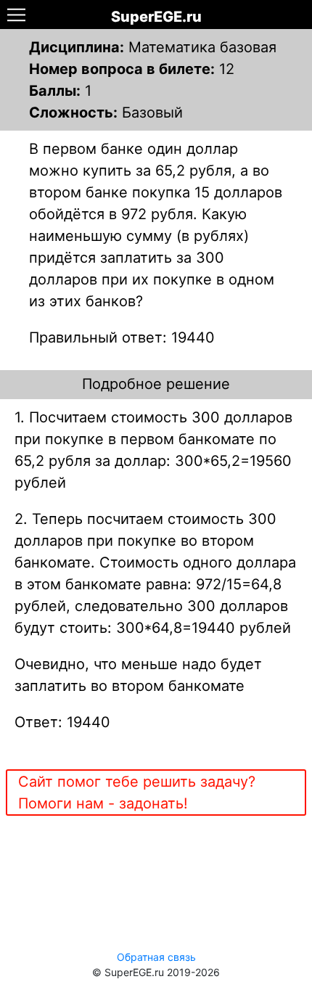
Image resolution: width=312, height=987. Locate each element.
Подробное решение (156, 384)
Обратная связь (156, 957)
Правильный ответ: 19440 (122, 337)
